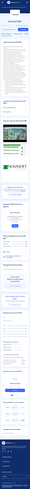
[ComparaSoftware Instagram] (11, 451)
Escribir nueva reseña (21, 25)
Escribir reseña (16, 304)
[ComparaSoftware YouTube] (5, 451)
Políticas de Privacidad (7, 485)
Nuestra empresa (7, 457)
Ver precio (23, 29)
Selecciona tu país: (7, 472)
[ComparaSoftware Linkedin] (3, 451)
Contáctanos (5, 466)
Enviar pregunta (16, 286)
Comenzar (15, 226)
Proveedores (5, 461)
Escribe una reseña (23, 362)
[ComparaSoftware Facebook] (8, 451)
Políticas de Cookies (17, 485)
